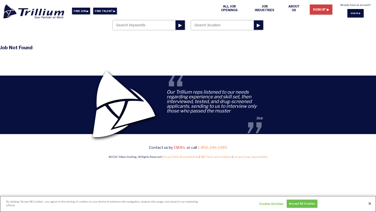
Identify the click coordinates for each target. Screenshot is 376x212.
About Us (294, 8)
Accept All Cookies (302, 203)
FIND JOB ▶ (81, 11)
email (180, 147)
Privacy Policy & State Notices (181, 156)
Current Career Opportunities (250, 156)
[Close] (369, 203)
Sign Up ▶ (321, 9)
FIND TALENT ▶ (105, 11)
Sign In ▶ (356, 13)
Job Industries (264, 8)
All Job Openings (229, 8)
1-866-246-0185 (212, 147)
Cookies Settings (271, 203)
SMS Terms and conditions (215, 156)
